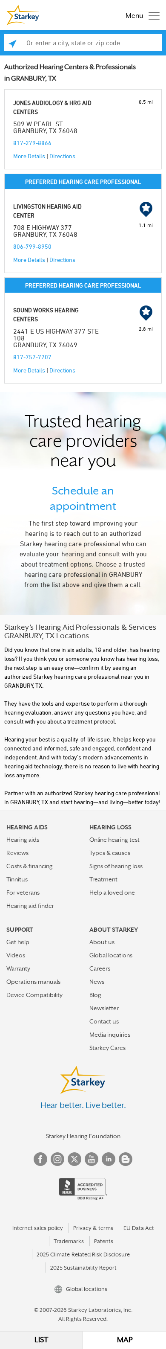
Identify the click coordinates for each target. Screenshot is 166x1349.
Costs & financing (29, 866)
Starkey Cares (107, 1047)
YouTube (91, 1159)
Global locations (110, 955)
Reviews (17, 852)
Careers (99, 968)
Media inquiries (109, 1034)
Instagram (57, 1159)
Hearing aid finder (30, 905)
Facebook (40, 1159)
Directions (62, 156)
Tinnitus (17, 879)
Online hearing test (114, 839)
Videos (15, 955)
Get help (17, 942)
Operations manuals (33, 981)
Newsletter (104, 1008)
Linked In (108, 1159)
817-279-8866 (32, 142)
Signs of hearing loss (116, 866)
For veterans (23, 892)
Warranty (18, 968)
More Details (29, 156)
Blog (95, 994)
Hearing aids (22, 839)
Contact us (104, 1021)
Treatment (103, 879)
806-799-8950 (32, 246)
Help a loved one (112, 892)
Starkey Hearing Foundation (83, 1136)
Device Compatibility (34, 994)
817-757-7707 (32, 357)
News (96, 981)
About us (101, 942)
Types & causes (109, 852)
